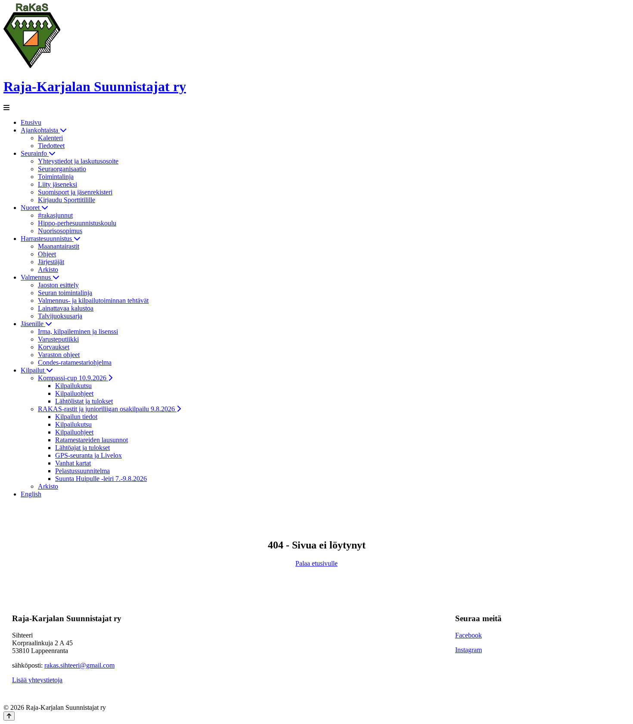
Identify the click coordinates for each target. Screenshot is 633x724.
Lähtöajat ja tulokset (82, 447)
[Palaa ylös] (9, 716)
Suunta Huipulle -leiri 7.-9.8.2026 (101, 478)
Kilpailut (33, 370)
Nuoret (31, 207)
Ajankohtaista (40, 130)
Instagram (468, 649)
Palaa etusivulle (316, 563)
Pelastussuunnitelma (82, 470)
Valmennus (37, 277)
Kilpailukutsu (73, 385)
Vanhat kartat (73, 463)
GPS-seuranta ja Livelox (88, 455)
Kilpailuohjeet (74, 393)
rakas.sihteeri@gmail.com (79, 665)
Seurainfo (35, 153)
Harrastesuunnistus (47, 238)
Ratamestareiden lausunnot (91, 440)
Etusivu (31, 122)
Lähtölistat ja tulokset (84, 401)
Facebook (468, 635)
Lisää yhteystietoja (37, 680)
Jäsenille (33, 323)
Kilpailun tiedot (76, 416)
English (31, 494)
